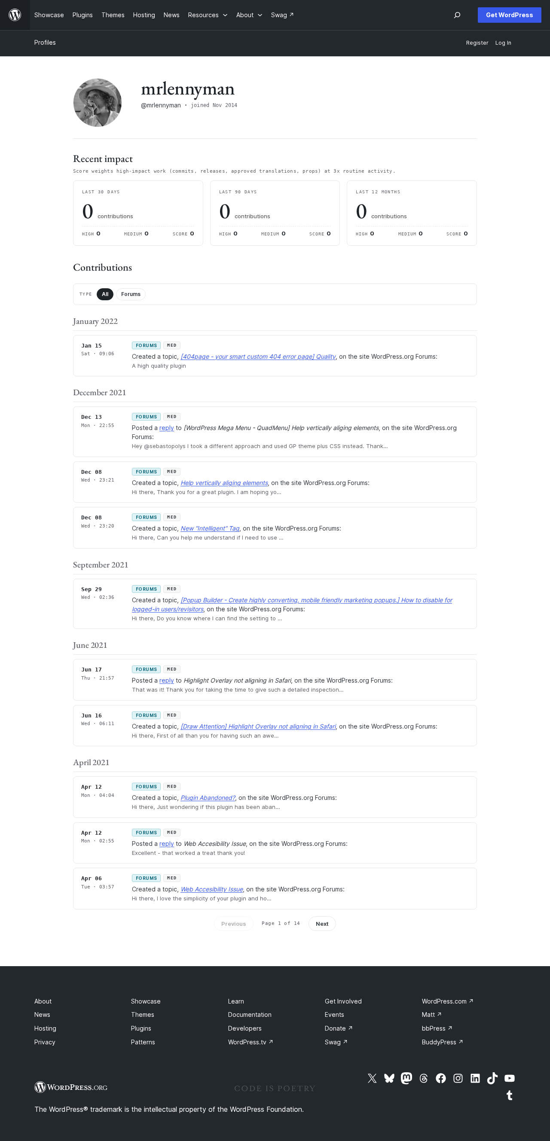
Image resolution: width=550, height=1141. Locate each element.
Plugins (141, 1028)
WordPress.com (448, 1001)
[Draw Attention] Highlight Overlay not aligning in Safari (258, 726)
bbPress (437, 1028)
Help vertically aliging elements (224, 482)
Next (322, 923)
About (43, 1001)
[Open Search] (457, 15)
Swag (336, 1042)
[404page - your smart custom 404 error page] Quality (258, 356)
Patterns (143, 1042)
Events (334, 1014)
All (105, 294)
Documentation (250, 1014)
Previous (233, 923)
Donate (339, 1028)
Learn (236, 1001)
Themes (142, 1014)
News (42, 1014)
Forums (131, 294)
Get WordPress (509, 14)
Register (477, 43)
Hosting (45, 1028)
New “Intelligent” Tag (209, 528)
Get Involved (343, 1001)
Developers (245, 1028)
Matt (432, 1014)
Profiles (45, 42)
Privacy (44, 1042)
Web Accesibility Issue (211, 889)
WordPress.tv (251, 1042)
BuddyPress (443, 1042)
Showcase (146, 1001)
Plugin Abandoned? (207, 797)
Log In (503, 43)
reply (166, 427)
